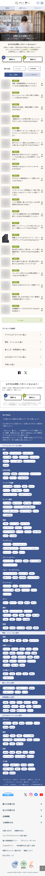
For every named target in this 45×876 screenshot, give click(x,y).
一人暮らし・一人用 (9, 688)
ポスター (31, 486)
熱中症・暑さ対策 (8, 769)
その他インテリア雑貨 (25, 494)
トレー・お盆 (37, 503)
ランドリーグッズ (24, 474)
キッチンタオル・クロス (20, 544)
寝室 (6, 702)
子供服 (15, 577)
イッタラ (37, 723)
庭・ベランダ (37, 706)
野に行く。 (27, 782)
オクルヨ (22, 779)
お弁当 (6, 536)
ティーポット (27, 528)
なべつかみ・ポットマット (11, 548)
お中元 (6, 653)
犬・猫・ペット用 (8, 692)
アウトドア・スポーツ (16, 611)
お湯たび (30, 779)
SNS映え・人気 (15, 765)
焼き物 (12, 727)
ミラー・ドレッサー (29, 461)
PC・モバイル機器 (36, 561)
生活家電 (12, 628)
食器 (6, 523)
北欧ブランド (7, 723)
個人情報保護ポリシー (10, 840)
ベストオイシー (9, 782)
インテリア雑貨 (8, 486)
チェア (15, 457)
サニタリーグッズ (36, 474)
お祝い (21, 603)
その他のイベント (8, 678)
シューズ (34, 590)
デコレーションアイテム (10, 565)
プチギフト (13, 603)
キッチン (12, 702)
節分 (6, 661)
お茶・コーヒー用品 (26, 511)
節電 (24, 769)
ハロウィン (20, 653)
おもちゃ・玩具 (23, 573)
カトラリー (28, 532)
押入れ (13, 710)
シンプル (31, 765)
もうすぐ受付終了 (31, 74)
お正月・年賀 (22, 657)
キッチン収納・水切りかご (11, 511)
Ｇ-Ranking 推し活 (36, 784)
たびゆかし (13, 784)
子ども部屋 (7, 706)
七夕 (36, 649)
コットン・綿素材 (29, 736)
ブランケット (7, 552)
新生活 (22, 665)
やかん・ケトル (8, 507)
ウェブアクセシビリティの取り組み (15, 835)
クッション (7, 490)
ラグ (15, 552)
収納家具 (6, 465)
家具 (6, 453)
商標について (28, 850)
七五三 (28, 653)
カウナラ (35, 782)
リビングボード (35, 457)
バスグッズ (13, 478)
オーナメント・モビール (10, 494)
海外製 (6, 727)
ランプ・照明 (7, 457)
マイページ (38, 8)
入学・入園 (7, 665)
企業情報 (6, 816)
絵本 (32, 573)
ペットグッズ (25, 590)
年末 (14, 657)
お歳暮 (34, 653)
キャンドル (18, 486)
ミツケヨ (5, 784)
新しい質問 (13, 74)
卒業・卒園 (15, 665)
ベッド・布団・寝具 (16, 461)
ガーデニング (7, 615)
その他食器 (13, 536)
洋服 (18, 590)
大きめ (25, 752)
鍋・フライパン (17, 503)
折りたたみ (31, 756)
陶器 (19, 736)
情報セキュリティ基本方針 (12, 850)
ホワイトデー (31, 661)
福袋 (30, 657)
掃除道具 (14, 474)
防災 (18, 769)
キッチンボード (24, 457)
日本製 (22, 723)
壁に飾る (6, 710)
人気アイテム (22, 8)
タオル (6, 478)
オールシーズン (34, 640)
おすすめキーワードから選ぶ (15, 357)
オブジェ (26, 490)
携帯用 (6, 752)
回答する (33, 59)
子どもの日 (15, 649)
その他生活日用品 (23, 478)
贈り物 (27, 603)
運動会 (32, 674)
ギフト (6, 603)
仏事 (25, 674)
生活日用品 (7, 474)
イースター (7, 649)
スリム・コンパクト (20, 740)
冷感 (12, 744)
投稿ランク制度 (29, 49)
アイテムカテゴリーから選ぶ (15, 334)
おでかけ (30, 710)
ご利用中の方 (8, 822)
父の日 (29, 649)
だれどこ (15, 779)
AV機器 (36, 628)
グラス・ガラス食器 (9, 532)
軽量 (19, 752)
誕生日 (6, 674)
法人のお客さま (9, 810)
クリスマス (7, 657)
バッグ (15, 586)
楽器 (6, 619)
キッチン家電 (21, 628)
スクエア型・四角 (20, 756)
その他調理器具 (8, 515)
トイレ (29, 706)
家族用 (32, 688)
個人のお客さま (9, 804)
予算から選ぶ (10, 364)
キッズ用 (25, 692)
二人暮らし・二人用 (22, 688)
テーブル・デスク (28, 453)
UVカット (36, 740)
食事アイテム (7, 577)
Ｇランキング (7, 779)
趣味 (6, 611)
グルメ (28, 615)
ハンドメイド (28, 611)
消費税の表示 (19, 831)
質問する (12, 59)
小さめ (32, 752)
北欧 (15, 723)
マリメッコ (29, 723)
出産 (19, 674)
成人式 (37, 657)
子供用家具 (23, 577)
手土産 (34, 603)
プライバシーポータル (28, 840)
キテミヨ (37, 779)
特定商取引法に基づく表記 (26, 845)
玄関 (35, 702)
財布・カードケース (25, 586)
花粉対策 (12, 773)
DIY (15, 615)
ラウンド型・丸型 (8, 756)
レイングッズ (7, 594)
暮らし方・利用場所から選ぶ (15, 349)
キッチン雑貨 (7, 503)
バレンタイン (22, 661)
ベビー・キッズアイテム (10, 573)
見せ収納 (24, 765)
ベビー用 (18, 692)
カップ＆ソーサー (8, 528)
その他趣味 (26, 619)
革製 (6, 744)
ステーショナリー (8, 561)
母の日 (22, 649)
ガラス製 (6, 736)
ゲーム (19, 619)
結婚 (12, 674)
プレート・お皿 (14, 523)
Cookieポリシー (8, 845)
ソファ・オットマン (15, 453)
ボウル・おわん (25, 523)
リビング (19, 702)
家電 (6, 628)
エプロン (36, 511)
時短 (6, 773)
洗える (30, 740)
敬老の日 (12, 653)
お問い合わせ (7, 831)
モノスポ (19, 782)
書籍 (22, 615)
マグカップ (19, 528)
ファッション (7, 586)
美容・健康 (36, 615)
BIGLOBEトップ (8, 855)
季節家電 (29, 628)
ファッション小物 (8, 590)
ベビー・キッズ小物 (33, 577)
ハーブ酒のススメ (24, 784)
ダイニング (28, 702)
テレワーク (32, 769)
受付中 (7, 8)
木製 (13, 736)
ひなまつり (13, 661)
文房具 (26, 561)
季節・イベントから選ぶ (14, 342)
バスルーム (15, 706)
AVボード (6, 461)
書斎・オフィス (21, 710)
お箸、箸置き (37, 532)
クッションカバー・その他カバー (30, 548)
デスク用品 (19, 561)
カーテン (22, 552)
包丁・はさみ (27, 503)
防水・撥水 (20, 744)
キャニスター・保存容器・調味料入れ (25, 507)
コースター (20, 532)
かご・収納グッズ (17, 490)
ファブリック (7, 544)
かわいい (6, 765)
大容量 (12, 752)
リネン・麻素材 (8, 740)
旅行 (12, 619)
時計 (25, 486)
